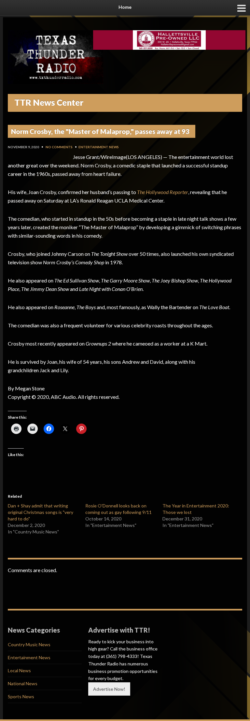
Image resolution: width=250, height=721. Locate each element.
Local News (19, 670)
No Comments (59, 147)
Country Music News (29, 644)
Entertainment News (98, 147)
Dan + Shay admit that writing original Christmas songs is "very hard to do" (40, 512)
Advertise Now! (109, 689)
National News (22, 683)
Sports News (21, 696)
